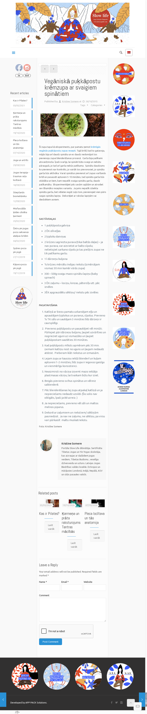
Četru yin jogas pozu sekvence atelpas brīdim (21, 232)
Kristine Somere (70, 101)
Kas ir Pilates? (49, 513)
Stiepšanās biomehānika (20, 194)
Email (65, 582)
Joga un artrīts (20, 160)
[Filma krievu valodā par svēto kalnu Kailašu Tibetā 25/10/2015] (3, 700)
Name (43, 582)
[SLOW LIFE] (72, 23)
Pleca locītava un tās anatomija (20, 144)
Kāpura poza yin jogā (20, 266)
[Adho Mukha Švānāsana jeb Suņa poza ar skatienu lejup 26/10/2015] (142, 700)
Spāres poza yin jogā (19, 250)
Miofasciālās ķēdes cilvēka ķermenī (20, 212)
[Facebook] (112, 702)
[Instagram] (121, 702)
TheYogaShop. (7, 712)
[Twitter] (116, 702)
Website (88, 582)
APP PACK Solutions (36, 702)
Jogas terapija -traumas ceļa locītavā (21, 176)
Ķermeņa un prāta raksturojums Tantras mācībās (71, 522)
